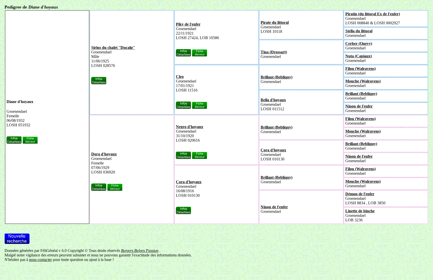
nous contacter (40, 259)
